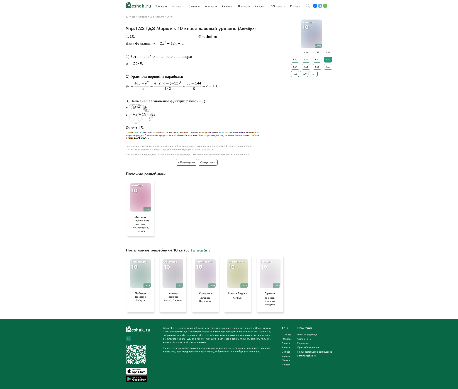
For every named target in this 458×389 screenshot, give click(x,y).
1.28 (295, 74)
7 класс (286, 351)
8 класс (286, 347)
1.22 (317, 59)
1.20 (295, 59)
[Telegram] (320, 6)
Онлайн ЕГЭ (304, 339)
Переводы (303, 343)
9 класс (286, 343)
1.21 (306, 59)
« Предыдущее (186, 162)
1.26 (317, 66)
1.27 (328, 66)
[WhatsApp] (325, 6)
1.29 (304, 74)
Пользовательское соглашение (314, 351)
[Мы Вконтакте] (128, 338)
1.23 (328, 59)
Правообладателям (308, 347)
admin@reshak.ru (306, 355)
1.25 (306, 66)
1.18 (317, 52)
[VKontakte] (315, 6)
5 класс (286, 360)
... (295, 52)
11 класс (286, 334)
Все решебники (201, 250)
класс (159, 6)
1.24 (295, 66)
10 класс (287, 339)
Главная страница (307, 334)
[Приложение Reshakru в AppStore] (136, 374)
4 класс (286, 364)
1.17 (306, 52)
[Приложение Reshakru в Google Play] (136, 381)
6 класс (286, 356)
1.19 (328, 52)
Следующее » (207, 162)
